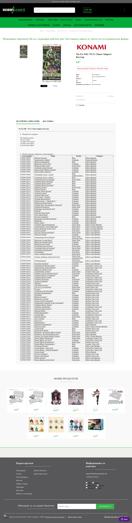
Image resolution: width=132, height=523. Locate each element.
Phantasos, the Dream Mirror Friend (47, 332)
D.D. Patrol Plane (41, 215)
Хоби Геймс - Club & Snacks (60, 20)
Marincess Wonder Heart (43, 242)
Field (87, 269)
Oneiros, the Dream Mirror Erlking (47, 336)
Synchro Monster (96, 226)
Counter (88, 344)
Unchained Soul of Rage (43, 246)
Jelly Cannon (39, 318)
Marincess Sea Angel (42, 244)
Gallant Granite (40, 230)
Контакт (19, 480)
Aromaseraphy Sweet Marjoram (46, 226)
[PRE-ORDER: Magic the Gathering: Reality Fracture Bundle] (96, 424)
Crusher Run (39, 315)
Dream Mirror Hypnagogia (44, 342)
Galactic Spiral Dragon (43, 191)
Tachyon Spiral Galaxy (43, 309)
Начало (42, 31)
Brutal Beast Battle (41, 330)
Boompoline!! (40, 322)
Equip (88, 287)
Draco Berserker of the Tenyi (45, 228)
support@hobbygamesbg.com (96, 474)
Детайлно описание (28, 121)
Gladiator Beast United (43, 277)
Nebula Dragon (40, 189)
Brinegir (38, 211)
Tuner (92, 326)
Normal (88, 271)
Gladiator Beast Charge (43, 305)
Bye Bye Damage (41, 354)
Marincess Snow (40, 297)
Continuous (90, 273)
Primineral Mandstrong (43, 324)
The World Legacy (41, 285)
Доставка (48, 121)
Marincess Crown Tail (42, 164)
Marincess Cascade (41, 299)
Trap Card (95, 297)
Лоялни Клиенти (40, 470)
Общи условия (22, 484)
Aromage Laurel (40, 193)
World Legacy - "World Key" (45, 201)
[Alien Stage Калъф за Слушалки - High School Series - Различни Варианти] (36, 424)
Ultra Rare (76, 228)
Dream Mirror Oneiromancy (45, 344)
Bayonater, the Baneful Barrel (45, 219)
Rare (74, 158)
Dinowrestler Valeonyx (43, 172)
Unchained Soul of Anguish (45, 248)
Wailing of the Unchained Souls (46, 273)
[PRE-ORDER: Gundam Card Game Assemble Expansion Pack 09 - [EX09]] (36, 397)
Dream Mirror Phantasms (44, 338)
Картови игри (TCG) (93, 20)
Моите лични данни (75, 517)
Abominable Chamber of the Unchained (49, 303)
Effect (88, 217)
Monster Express (41, 158)
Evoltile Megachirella (42, 199)
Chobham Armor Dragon (43, 168)
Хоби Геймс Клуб (40, 474)
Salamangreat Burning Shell (45, 265)
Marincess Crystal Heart (43, 240)
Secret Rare (76, 166)
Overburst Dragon (41, 346)
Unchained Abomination (43, 250)
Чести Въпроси (22, 477)
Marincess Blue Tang (42, 166)
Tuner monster (95, 217)
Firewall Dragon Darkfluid (44, 232)
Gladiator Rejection (42, 279)
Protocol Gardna (40, 234)
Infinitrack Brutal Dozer (43, 203)
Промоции (99, 25)
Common (75, 160)
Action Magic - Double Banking (46, 350)
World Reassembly (41, 313)
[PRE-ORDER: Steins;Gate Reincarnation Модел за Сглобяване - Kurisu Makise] (96, 397)
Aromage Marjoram (42, 195)
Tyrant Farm (39, 328)
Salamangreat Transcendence (45, 267)
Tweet (55, 86)
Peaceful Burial (40, 317)
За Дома (56, 25)
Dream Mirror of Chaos (43, 340)
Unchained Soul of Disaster (44, 179)
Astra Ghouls (39, 352)
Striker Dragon (40, 358)
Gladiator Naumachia (42, 307)
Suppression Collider (42, 160)
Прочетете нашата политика (54, 517)
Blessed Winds (40, 311)
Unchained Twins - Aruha (44, 175)
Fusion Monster (96, 225)
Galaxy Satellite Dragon (43, 254)
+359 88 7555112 (92, 477)
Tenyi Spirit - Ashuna (42, 197)
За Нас (18, 474)
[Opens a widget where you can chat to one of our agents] (124, 519)
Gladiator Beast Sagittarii (44, 181)
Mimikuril (38, 221)
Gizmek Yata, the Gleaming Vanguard (48, 205)
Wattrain (38, 283)
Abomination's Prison (42, 271)
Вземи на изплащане (24, 494)
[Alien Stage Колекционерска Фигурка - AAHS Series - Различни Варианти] (76, 424)
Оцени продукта (80, 99)
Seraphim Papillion (41, 263)
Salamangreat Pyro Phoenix (44, 237)
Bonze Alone (39, 223)
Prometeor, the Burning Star (45, 209)
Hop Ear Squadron (41, 217)
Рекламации (21, 470)
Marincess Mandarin (42, 162)
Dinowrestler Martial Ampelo (45, 170)
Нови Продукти (26, 20)
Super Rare (76, 205)
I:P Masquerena (40, 261)
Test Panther (39, 252)
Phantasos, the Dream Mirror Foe (46, 334)
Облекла (67, 25)
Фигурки (109, 20)
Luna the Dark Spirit (42, 213)
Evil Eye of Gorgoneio (43, 287)
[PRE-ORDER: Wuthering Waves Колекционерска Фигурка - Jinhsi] (76, 397)
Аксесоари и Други (82, 25)
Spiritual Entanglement (43, 293)
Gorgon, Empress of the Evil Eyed (47, 257)
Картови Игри (50, 31)
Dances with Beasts (42, 356)
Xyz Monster (95, 230)
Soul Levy (38, 320)
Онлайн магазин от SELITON (116, 517)
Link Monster (95, 232)
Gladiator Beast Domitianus (45, 225)
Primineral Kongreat (42, 207)
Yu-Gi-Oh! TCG (62, 31)
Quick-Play (90, 265)
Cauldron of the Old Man (44, 291)
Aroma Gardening (41, 281)
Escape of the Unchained (44, 301)
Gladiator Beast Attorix (43, 183)
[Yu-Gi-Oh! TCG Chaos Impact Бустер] (23, 51)
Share (44, 86)
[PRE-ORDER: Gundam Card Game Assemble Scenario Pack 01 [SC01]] (16, 397)
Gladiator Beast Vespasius (44, 185)
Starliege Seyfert (41, 187)
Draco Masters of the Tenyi (44, 360)
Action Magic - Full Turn (44, 348)
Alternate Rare (77, 175)
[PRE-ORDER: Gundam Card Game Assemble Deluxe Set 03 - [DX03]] (115, 397)
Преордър (40, 20)
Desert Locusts (40, 326)
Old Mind (38, 295)
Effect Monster (91, 158)
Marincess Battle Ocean (43, 269)
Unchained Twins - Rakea (44, 177)
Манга (78, 20)
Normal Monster (91, 160)
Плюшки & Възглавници (39, 25)
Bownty (37, 289)
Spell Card (98, 265)
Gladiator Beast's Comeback (45, 275)
